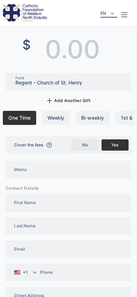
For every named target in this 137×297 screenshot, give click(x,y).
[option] (19, 118)
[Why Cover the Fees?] (49, 145)
